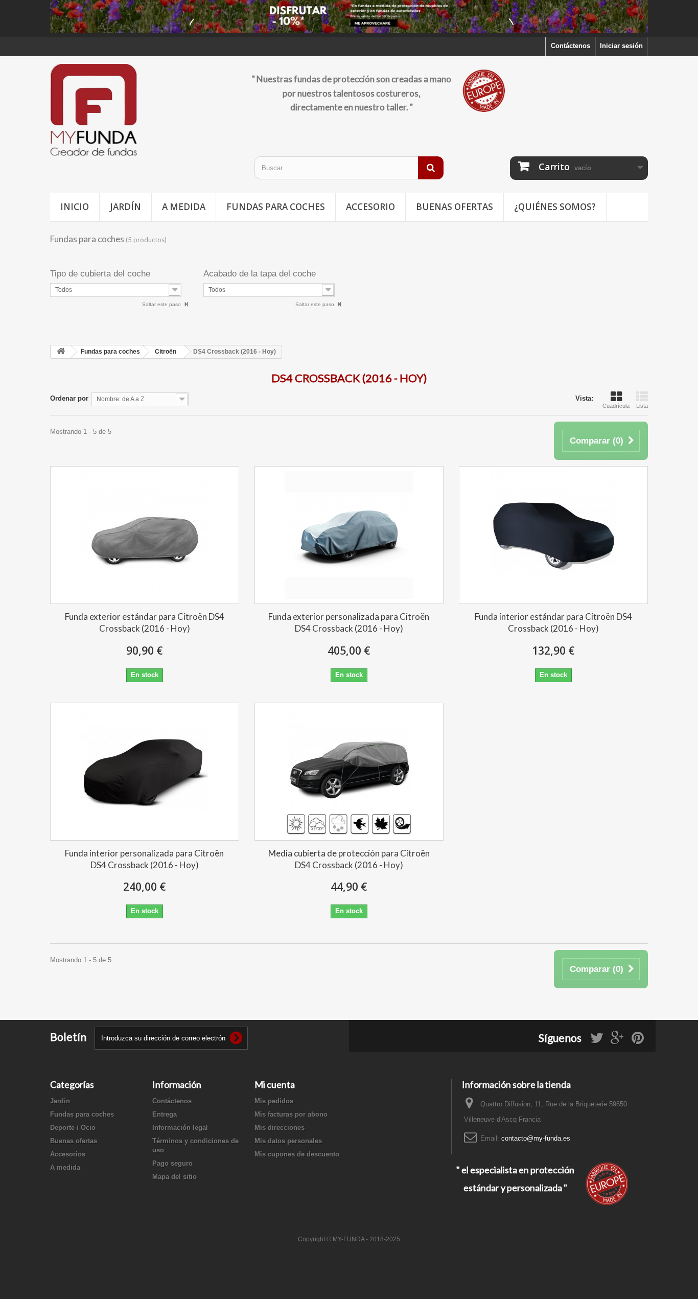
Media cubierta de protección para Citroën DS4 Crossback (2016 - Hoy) (349, 859)
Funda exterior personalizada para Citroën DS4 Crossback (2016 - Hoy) (348, 622)
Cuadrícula (616, 406)
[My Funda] (144, 110)
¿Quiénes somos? (555, 207)
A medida (183, 207)
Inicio (74, 207)
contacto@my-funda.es (535, 1138)
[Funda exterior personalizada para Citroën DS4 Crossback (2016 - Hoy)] (349, 535)
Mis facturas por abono (291, 1114)
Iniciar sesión (621, 46)
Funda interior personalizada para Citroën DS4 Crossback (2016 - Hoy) (144, 859)
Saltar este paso (162, 304)
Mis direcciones (279, 1127)
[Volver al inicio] (61, 351)
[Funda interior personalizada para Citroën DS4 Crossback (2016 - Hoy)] (144, 772)
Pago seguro (172, 1163)
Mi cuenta (274, 1084)
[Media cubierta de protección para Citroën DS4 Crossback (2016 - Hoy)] (349, 772)
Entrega (164, 1114)
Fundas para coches (275, 207)
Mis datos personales (288, 1141)
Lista (642, 406)
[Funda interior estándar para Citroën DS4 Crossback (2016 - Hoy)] (553, 535)
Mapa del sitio (174, 1176)
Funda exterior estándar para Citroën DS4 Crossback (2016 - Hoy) (144, 622)
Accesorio (370, 207)
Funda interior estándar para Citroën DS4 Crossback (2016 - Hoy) (553, 622)
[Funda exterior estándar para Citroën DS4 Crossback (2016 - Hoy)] (144, 535)
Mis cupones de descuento (296, 1154)
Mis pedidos (273, 1101)
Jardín (125, 207)
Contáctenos (570, 46)
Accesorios (67, 1154)
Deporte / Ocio (73, 1127)
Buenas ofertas (454, 207)
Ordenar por (69, 398)
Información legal (180, 1127)
